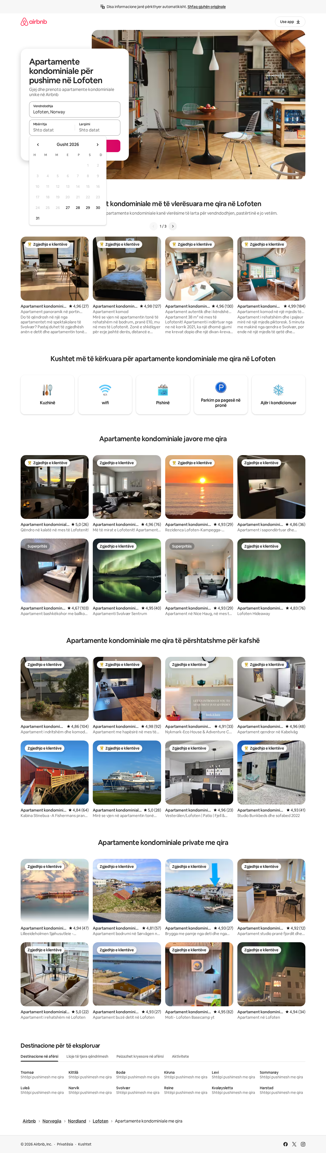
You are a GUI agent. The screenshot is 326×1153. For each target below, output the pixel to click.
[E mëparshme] (153, 226)
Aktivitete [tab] (180, 1056)
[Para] (173, 226)
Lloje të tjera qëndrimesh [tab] (87, 1056)
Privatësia (65, 1144)
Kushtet (84, 1144)
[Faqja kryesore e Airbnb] (34, 21)
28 (78, 207)
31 (37, 218)
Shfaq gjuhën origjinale (207, 6)
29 (88, 207)
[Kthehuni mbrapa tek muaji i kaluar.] (38, 144)
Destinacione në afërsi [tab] (39, 1056)
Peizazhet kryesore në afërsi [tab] (140, 1056)
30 (98, 207)
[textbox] (52, 130)
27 (68, 207)
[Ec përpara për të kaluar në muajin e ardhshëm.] (97, 144)
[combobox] (74, 112)
